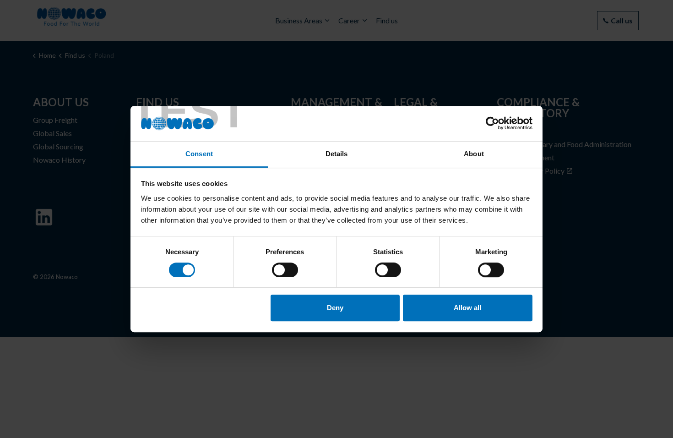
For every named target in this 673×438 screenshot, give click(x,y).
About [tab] (474, 154)
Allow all (467, 308)
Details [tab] (337, 154)
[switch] (285, 270)
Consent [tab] (199, 154)
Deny (335, 308)
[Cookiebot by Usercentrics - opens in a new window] (492, 124)
